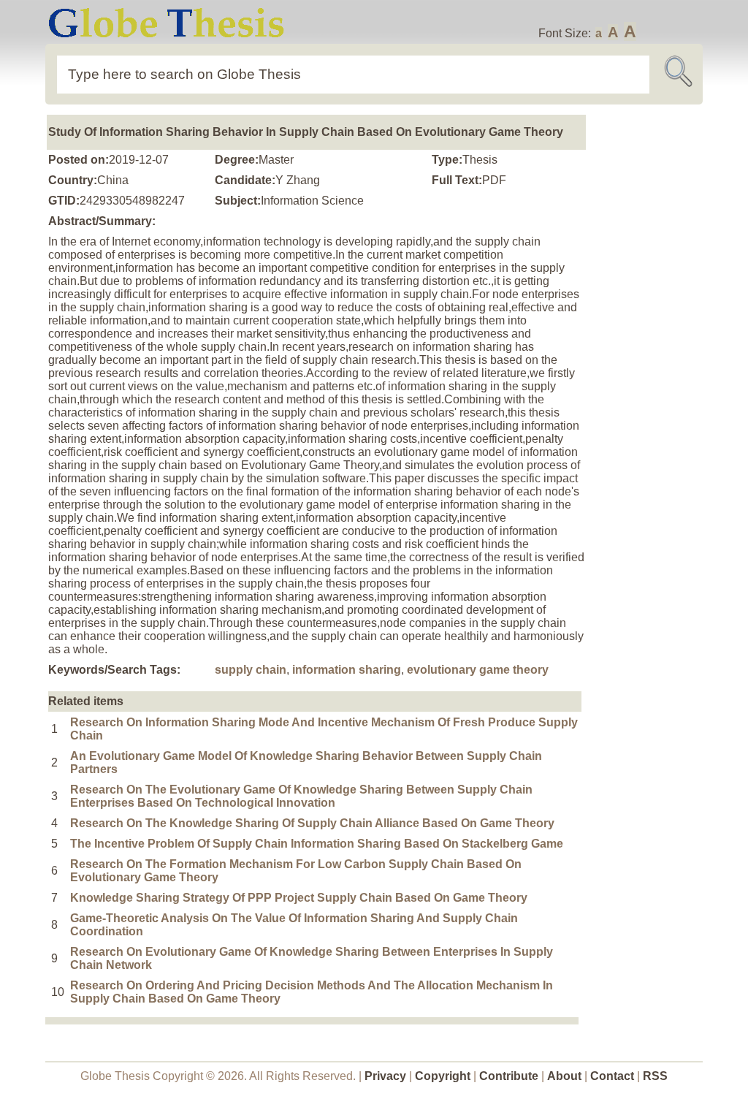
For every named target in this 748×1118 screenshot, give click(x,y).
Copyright (442, 1076)
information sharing (346, 669)
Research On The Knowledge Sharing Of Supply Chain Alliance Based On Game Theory (312, 823)
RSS (655, 1076)
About (564, 1076)
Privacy (385, 1076)
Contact (613, 1076)
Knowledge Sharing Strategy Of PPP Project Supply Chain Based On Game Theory (298, 897)
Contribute (508, 1076)
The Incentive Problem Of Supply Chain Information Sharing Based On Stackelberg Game (316, 843)
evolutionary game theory (478, 669)
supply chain (250, 669)
